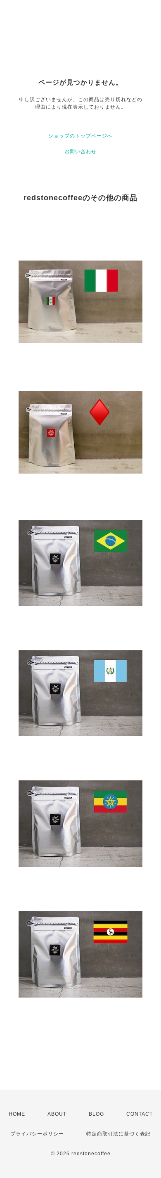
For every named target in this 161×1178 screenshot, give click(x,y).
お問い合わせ (80, 151)
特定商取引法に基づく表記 (118, 1134)
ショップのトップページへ (80, 136)
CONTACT (139, 1114)
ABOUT (56, 1114)
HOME (17, 1114)
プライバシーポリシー (37, 1134)
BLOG (96, 1114)
